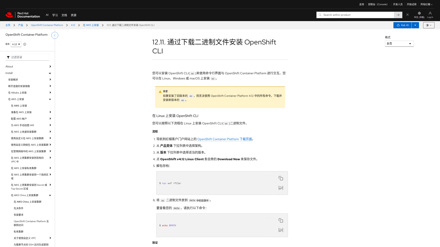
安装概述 (13, 79)
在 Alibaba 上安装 (17, 92)
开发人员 (398, 4)
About (9, 66)
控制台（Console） (378, 4)
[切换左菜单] (54, 35)
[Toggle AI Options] (415, 25)
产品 (20, 25)
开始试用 (411, 4)
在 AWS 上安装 (91, 25)
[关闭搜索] (407, 15)
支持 (361, 4)
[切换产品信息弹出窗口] (24, 44)
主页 (8, 25)
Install (9, 73)
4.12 (73, 25)
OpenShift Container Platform (47, 25)
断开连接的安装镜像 (19, 86)
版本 (8, 44)
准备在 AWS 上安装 (21, 112)
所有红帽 (425, 4)
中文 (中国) (419, 17)
